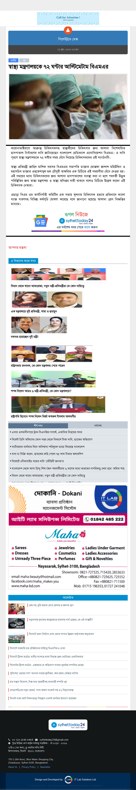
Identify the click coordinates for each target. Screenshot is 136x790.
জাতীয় (13, 60)
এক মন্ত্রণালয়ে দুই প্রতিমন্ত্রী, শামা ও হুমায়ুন (34, 311)
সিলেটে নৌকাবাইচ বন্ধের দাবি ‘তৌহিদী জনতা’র (37, 461)
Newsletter (45, 767)
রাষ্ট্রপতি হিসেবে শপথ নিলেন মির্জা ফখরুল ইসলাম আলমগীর (43, 416)
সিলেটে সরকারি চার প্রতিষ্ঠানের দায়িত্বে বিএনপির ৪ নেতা (37, 648)
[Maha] (68, 558)
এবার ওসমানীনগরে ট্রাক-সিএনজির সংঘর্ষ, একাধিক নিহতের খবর (46, 432)
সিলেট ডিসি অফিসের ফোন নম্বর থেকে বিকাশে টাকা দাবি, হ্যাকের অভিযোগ (51, 439)
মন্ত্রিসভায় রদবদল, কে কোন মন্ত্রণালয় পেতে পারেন (38, 366)
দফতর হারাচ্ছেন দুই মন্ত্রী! (24, 337)
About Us (13, 767)
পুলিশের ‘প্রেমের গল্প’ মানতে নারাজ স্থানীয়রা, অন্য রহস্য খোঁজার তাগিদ (44, 673)
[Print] (24, 60)
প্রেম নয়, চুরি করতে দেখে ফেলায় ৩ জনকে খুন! (51, 605)
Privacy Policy (29, 767)
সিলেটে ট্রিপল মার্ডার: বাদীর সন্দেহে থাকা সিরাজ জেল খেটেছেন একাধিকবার (46, 656)
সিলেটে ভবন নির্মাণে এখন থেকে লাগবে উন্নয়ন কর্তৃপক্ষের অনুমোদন (61, 634)
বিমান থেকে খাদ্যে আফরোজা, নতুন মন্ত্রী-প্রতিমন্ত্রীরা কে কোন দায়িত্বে (47, 286)
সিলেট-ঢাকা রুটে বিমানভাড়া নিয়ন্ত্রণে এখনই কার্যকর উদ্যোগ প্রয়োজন (43, 698)
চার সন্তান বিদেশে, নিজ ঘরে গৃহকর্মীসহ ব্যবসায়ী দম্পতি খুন (38, 681)
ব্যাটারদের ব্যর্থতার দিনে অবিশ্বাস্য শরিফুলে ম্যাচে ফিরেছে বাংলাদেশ (47, 447)
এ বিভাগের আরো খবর (23, 261)
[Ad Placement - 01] (68, 18)
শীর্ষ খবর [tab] (38, 425)
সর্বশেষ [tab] (98, 425)
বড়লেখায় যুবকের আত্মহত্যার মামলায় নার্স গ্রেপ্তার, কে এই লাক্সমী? (61, 619)
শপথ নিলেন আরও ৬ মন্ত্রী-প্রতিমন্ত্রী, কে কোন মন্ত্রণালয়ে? (41, 391)
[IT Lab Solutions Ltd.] (68, 505)
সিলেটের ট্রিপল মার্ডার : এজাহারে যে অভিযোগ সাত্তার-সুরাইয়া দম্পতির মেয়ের (47, 665)
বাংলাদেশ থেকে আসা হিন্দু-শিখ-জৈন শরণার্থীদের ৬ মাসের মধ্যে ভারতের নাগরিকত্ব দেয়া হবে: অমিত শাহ (67, 468)
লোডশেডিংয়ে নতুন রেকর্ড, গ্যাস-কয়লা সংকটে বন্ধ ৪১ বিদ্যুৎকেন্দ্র (41, 690)
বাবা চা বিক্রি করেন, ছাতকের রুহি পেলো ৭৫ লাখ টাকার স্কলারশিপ (47, 454)
